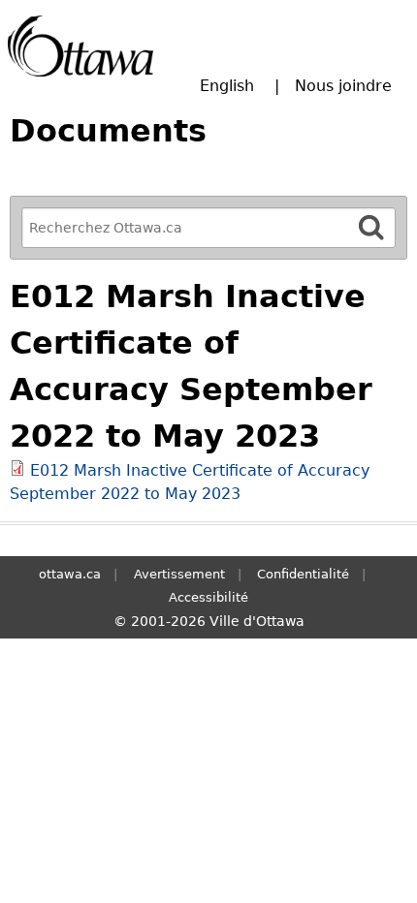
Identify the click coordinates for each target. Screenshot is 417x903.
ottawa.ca (70, 574)
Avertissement (179, 574)
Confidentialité (303, 574)
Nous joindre (343, 86)
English (227, 86)
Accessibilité (208, 597)
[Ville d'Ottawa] (80, 46)
